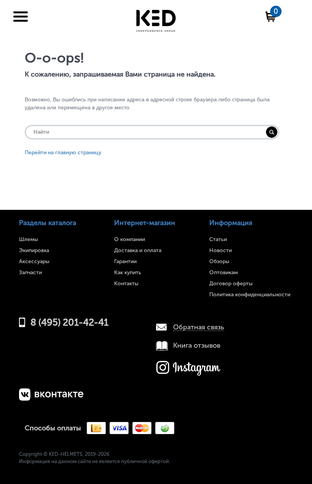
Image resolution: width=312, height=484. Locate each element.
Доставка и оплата (137, 250)
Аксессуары (34, 261)
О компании (129, 239)
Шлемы (28, 239)
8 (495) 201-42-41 (69, 322)
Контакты (126, 283)
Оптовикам (223, 272)
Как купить (127, 272)
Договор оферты (231, 283)
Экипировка (34, 250)
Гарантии (125, 261)
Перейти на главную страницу (63, 152)
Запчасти (30, 272)
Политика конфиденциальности (249, 294)
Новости (220, 250)
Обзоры (219, 261)
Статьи (218, 239)
